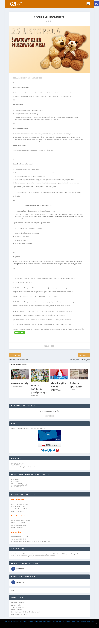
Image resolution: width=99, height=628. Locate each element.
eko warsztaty (19, 383)
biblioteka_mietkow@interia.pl (66, 216)
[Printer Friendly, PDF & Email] (19, 332)
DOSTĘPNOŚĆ (49, 416)
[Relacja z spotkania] (79, 374)
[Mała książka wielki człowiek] (59, 374)
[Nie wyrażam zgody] (96, 624)
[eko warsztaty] (20, 374)
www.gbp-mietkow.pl (20, 264)
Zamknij (50, 625)
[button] (96, 3)
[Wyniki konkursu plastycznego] (40, 375)
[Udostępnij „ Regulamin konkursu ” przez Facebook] (53, 346)
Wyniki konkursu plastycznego (39, 389)
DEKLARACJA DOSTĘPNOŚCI (49, 411)
